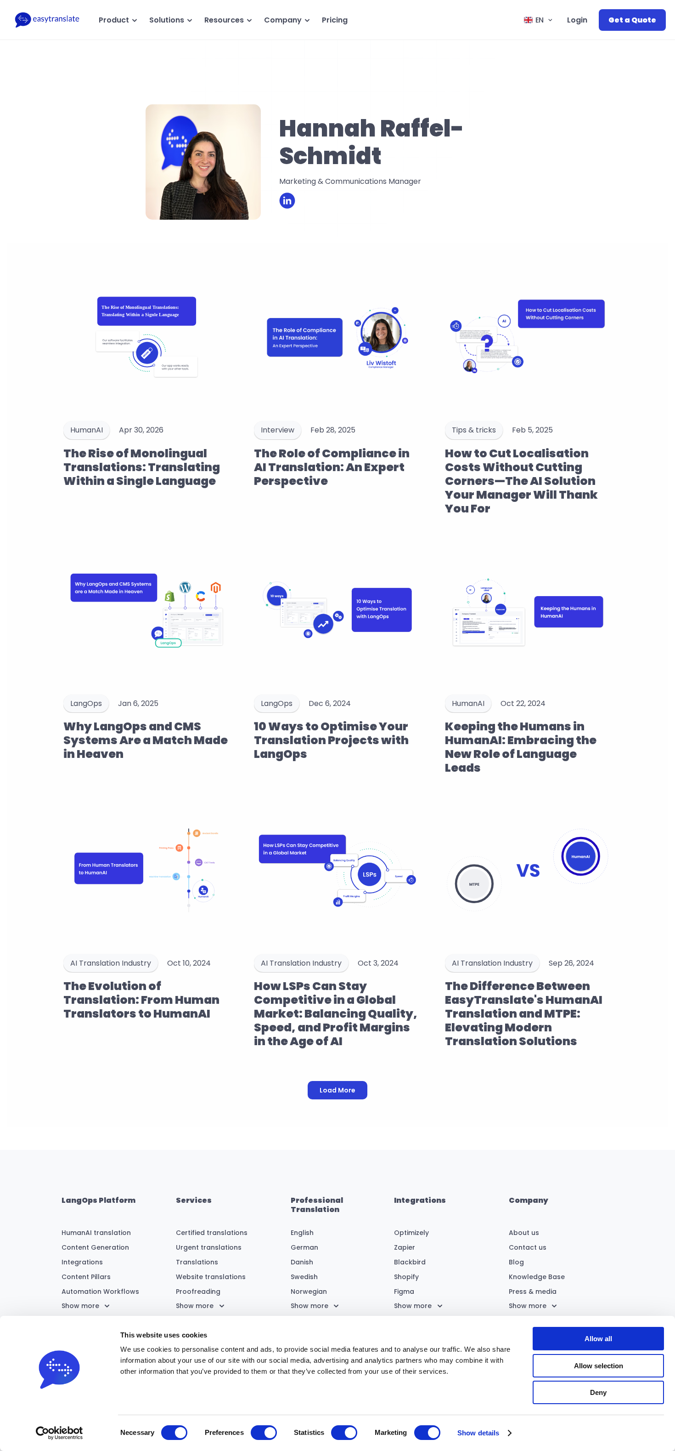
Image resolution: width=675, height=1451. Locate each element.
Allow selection (598, 1366)
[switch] (264, 1432)
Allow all (598, 1339)
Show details (478, 1433)
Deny (598, 1392)
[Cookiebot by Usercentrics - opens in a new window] (59, 1433)
